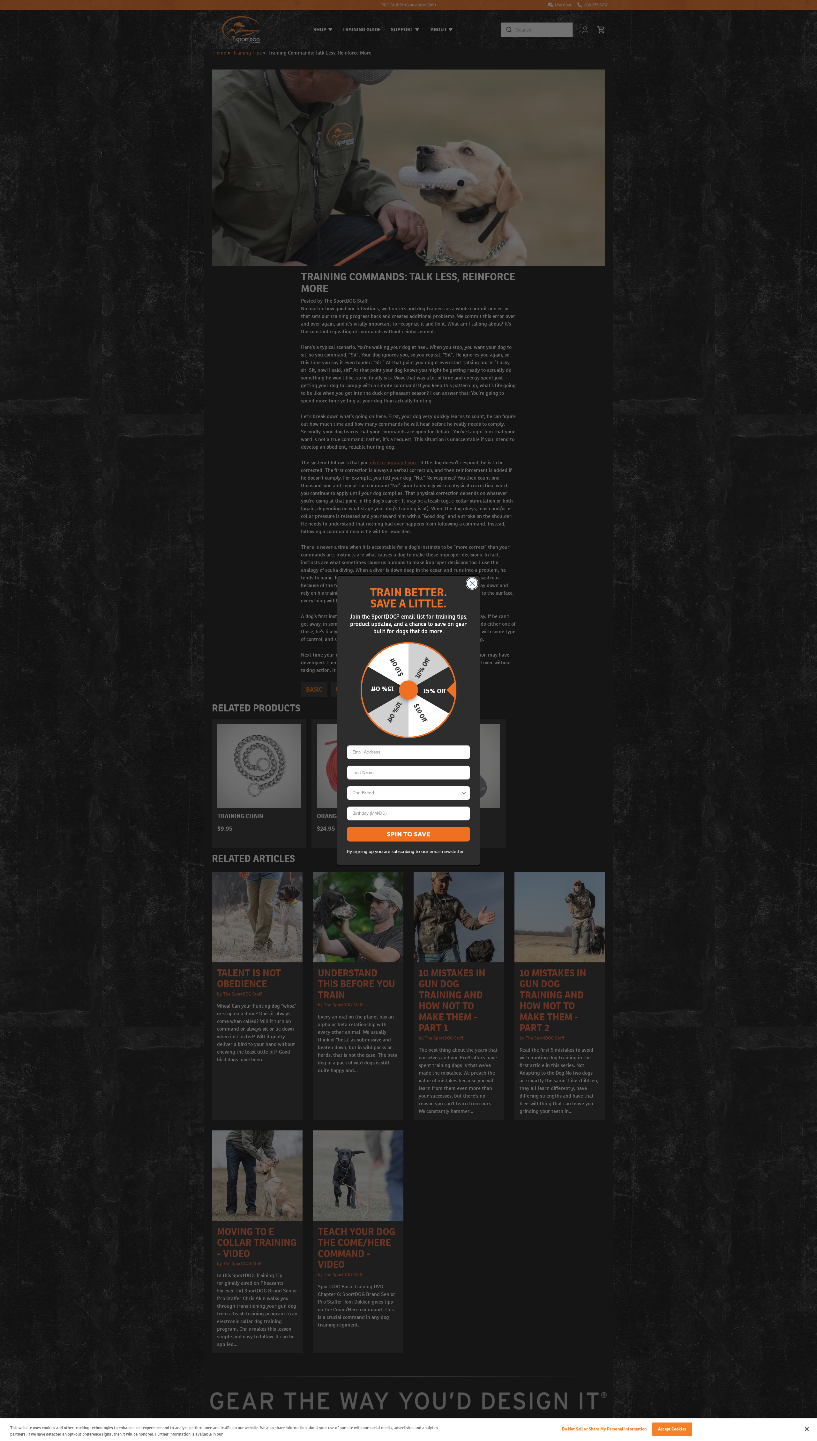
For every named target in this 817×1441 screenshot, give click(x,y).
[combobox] (406, 793)
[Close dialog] (472, 583)
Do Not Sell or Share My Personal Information (604, 1429)
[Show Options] (464, 793)
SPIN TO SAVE (408, 834)
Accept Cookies (672, 1429)
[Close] (807, 1429)
